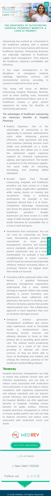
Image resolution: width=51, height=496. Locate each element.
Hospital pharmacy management (21, 373)
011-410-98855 (26, 456)
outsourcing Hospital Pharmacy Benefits (25, 91)
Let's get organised (26, 445)
